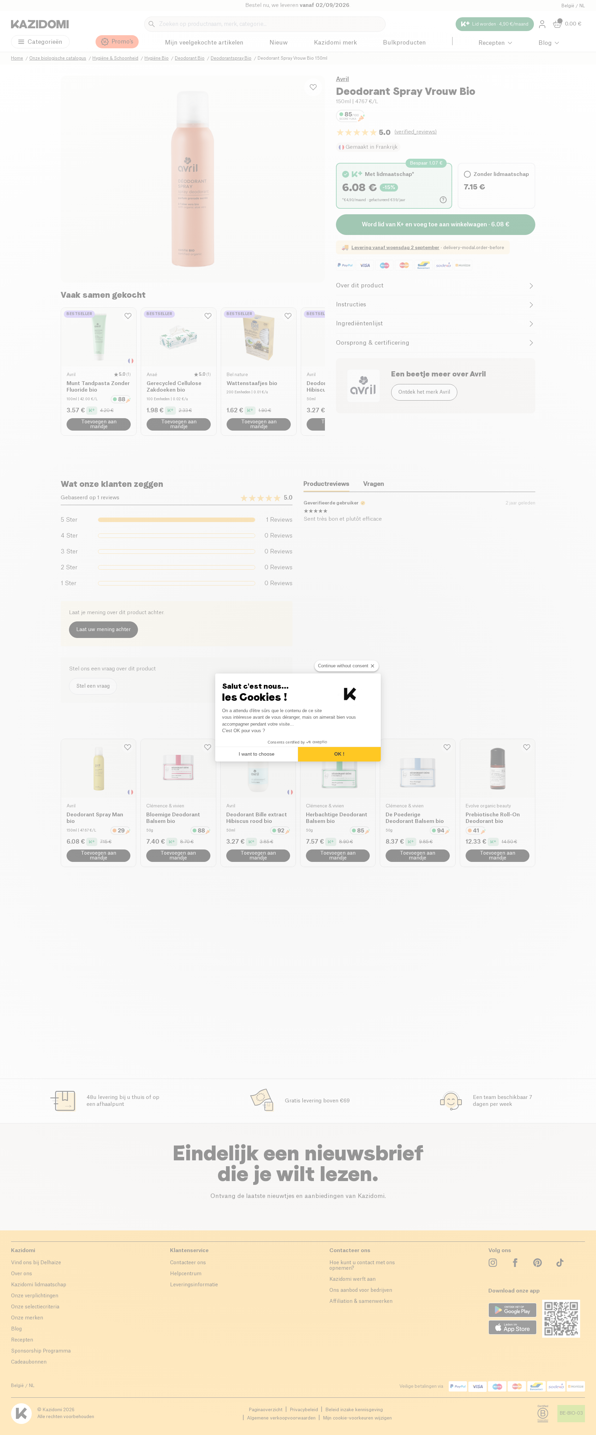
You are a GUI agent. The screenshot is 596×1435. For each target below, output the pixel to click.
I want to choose (257, 754)
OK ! (339, 754)
